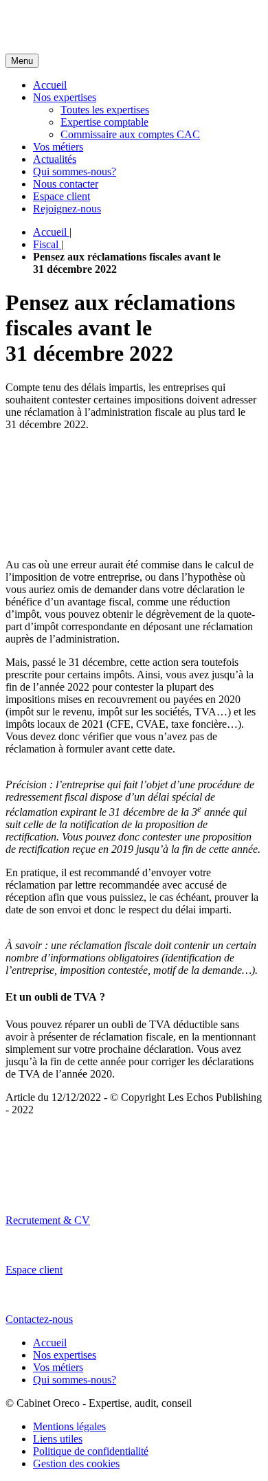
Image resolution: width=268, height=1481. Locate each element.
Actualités (54, 159)
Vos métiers (58, 147)
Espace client (61, 196)
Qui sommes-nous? (74, 171)
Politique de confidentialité (90, 1451)
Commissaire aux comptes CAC (130, 134)
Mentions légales (69, 1426)
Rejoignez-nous (67, 208)
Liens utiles (57, 1439)
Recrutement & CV (47, 1220)
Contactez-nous (39, 1319)
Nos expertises (64, 97)
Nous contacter (65, 184)
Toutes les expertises (104, 109)
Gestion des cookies (76, 1463)
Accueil (50, 85)
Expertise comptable (104, 122)
